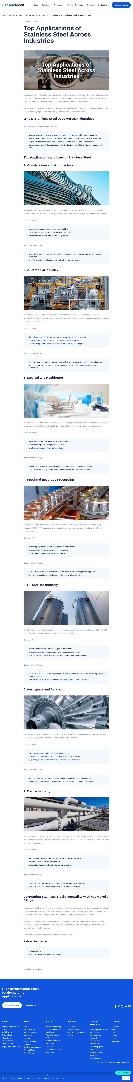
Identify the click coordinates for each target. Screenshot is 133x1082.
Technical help (31, 1005)
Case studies (95, 1044)
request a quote (67, 935)
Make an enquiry (121, 5)
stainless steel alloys (55, 108)
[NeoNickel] (13, 5)
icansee (126, 1062)
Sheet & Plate (29, 1029)
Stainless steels (35, 951)
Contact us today (30, 935)
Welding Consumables (32, 1047)
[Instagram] (122, 1006)
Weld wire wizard (96, 1035)
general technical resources (36, 15)
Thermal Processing (53, 1027)
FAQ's (113, 1038)
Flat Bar (27, 1038)
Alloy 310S (83, 108)
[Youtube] (129, 1006)
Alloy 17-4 (92, 108)
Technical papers (96, 1047)
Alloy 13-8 (32, 470)
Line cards (93, 1038)
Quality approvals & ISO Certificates (99, 1031)
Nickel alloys (7, 1035)
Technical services (75, 1029)
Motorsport (50, 1052)
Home (4, 15)
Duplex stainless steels (11, 1047)
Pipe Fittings (29, 1053)
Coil (25, 1027)
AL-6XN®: (33, 254)
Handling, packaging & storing (76, 1034)
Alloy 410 (32, 362)
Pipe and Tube (29, 1050)
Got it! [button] (126, 1078)
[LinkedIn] (126, 1006)
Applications (94, 1041)
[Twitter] (118, 1006)
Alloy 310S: (33, 260)
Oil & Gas (49, 1046)
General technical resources (96, 1054)
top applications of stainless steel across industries (70, 15)
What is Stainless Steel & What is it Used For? (46, 954)
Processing (72, 1027)
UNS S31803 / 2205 (36, 887)
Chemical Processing (54, 1049)
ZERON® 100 (34, 674)
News (113, 1029)
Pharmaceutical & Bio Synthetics (54, 1031)
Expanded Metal (30, 1032)
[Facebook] (115, 1006)
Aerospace (50, 1043)
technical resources (15, 15)
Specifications (95, 1058)
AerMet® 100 (34, 466)
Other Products (30, 1041)
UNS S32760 (34, 679)
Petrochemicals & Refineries (53, 1036)
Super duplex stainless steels (10, 1028)
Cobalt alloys (7, 1032)
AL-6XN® (74, 108)
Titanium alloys (8, 1041)
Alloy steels (6, 1038)
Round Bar (28, 1035)
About (113, 1032)
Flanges (27, 1044)
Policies (114, 1035)
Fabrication (94, 1050)
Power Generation (53, 1040)
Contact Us (115, 1041)
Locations (115, 1027)
